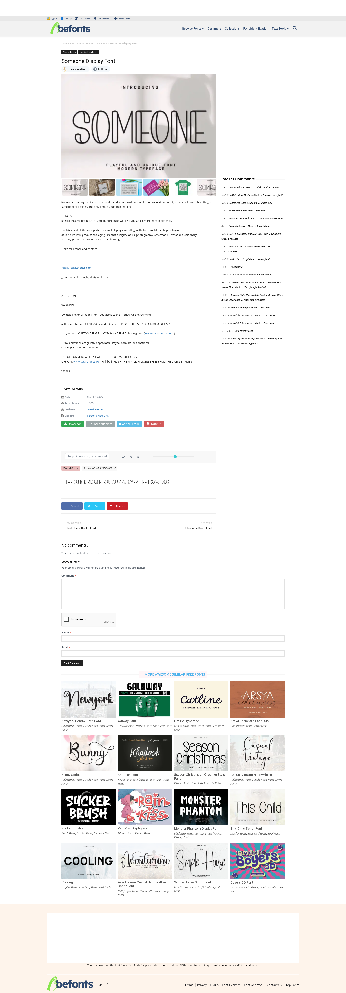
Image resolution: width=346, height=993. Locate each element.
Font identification (255, 28)
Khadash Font (128, 775)
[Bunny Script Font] (88, 753)
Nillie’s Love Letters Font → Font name (254, 315)
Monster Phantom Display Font (197, 828)
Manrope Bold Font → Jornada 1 (249, 210)
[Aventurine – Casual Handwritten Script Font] (145, 860)
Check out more (102, 424)
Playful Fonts (142, 833)
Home (63, 43)
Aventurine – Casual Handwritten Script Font (142, 884)
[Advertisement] (248, 110)
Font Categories (79, 43)
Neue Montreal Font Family (257, 274)
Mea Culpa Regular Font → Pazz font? (251, 307)
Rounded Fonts (102, 833)
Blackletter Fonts (183, 833)
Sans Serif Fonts (162, 726)
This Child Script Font (246, 828)
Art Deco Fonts (126, 726)
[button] (294, 29)
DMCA (214, 985)
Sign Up (66, 18)
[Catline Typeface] (201, 699)
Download (75, 424)
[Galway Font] (145, 699)
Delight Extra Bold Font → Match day (252, 202)
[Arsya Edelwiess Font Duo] (257, 699)
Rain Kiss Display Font (134, 828)
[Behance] (100, 985)
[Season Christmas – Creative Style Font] (201, 753)
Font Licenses (231, 985)
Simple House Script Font (192, 882)
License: (69, 415)
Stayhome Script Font (198, 528)
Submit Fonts (123, 18)
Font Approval (253, 985)
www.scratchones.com (159, 333)
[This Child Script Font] (257, 807)
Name (66, 632)
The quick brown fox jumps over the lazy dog (117, 482)
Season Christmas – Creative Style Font (199, 776)
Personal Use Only (98, 415)
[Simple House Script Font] (201, 860)
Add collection (131, 424)
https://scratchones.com (76, 267)
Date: (68, 397)
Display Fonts (99, 43)
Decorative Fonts (240, 887)
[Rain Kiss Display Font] (145, 806)
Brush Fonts (125, 780)
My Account (84, 18)
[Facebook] (107, 985)
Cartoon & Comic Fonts (207, 833)
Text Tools (279, 28)
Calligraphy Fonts (71, 726)
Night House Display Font (81, 528)
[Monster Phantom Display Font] (201, 807)
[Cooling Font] (88, 860)
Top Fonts (292, 985)
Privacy (202, 985)
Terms (189, 985)
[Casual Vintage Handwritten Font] (257, 753)
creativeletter (95, 409)
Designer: (70, 409)
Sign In (52, 18)
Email (65, 647)
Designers (214, 28)
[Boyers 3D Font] (257, 860)
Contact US (274, 985)
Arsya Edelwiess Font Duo (249, 721)
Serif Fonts (217, 783)
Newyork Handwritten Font (81, 721)
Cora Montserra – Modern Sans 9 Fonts (249, 226)
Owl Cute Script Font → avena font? (251, 259)
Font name (237, 266)
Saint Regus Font (244, 330)
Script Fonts (204, 726)
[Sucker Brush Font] (88, 806)
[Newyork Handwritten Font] (88, 699)
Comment (68, 575)
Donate (155, 424)
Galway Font (127, 721)
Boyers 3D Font (241, 882)
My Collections (103, 18)
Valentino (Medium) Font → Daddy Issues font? (257, 195)
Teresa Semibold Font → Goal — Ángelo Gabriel (257, 218)
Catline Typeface (186, 721)
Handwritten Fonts (88, 52)
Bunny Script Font (74, 775)
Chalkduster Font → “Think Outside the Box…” (257, 187)
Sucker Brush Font (74, 828)
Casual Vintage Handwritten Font (255, 775)
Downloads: (72, 403)
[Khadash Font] (145, 753)
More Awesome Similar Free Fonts (175, 674)
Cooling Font (71, 882)
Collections (232, 28)
